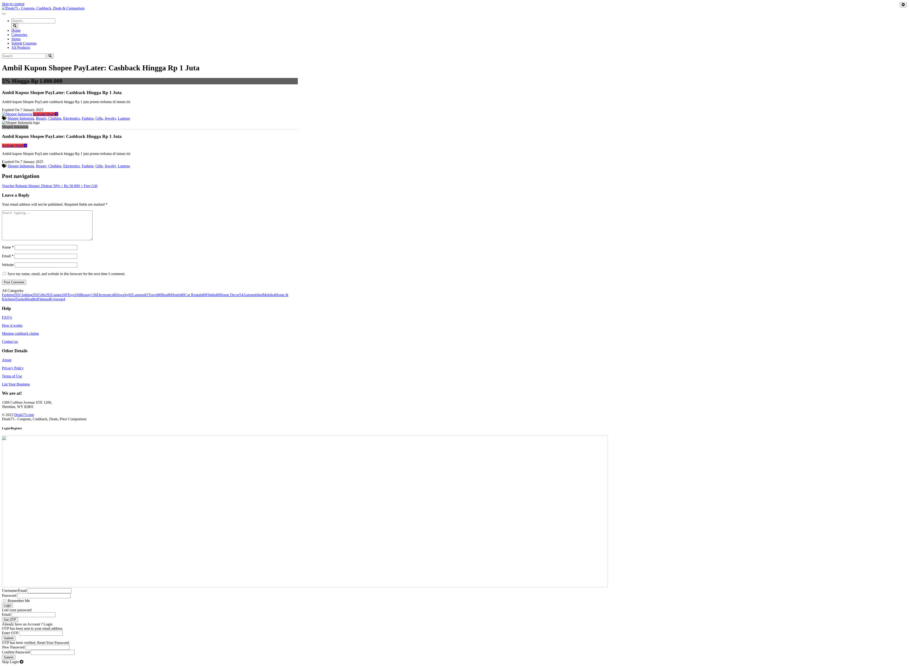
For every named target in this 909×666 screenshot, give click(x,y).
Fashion (88, 118)
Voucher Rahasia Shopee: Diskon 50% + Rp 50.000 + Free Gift (49, 186)
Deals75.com (24, 415)
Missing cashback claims (20, 333)
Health (32, 299)
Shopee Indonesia (21, 118)
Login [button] (48, 624)
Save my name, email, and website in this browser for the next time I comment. (66, 274)
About (6, 360)
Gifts (99, 118)
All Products (20, 47)
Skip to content (13, 4)
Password (9, 596)
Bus (166, 295)
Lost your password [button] (16, 610)
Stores (16, 39)
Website (8, 265)
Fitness (44, 299)
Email (7, 256)
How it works (12, 325)
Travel (154, 295)
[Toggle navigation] (4, 13)
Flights (213, 295)
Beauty (41, 118)
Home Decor (231, 295)
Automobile (253, 295)
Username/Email (14, 591)
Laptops (124, 118)
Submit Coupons (23, 43)
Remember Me (19, 601)
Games (59, 295)
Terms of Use (12, 376)
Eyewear (57, 299)
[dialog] (454, 545)
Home (16, 30)
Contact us (10, 342)
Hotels (178, 295)
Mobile (269, 295)
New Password (13, 647)
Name (8, 247)
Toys (73, 295)
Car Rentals (195, 295)
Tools (21, 299)
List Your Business (16, 384)
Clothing (54, 118)
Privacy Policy (13, 368)
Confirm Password (16, 652)
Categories (19, 35)
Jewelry (110, 118)
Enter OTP (10, 633)
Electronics (71, 118)
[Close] (903, 4)
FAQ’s (7, 317)
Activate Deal (43, 114)
